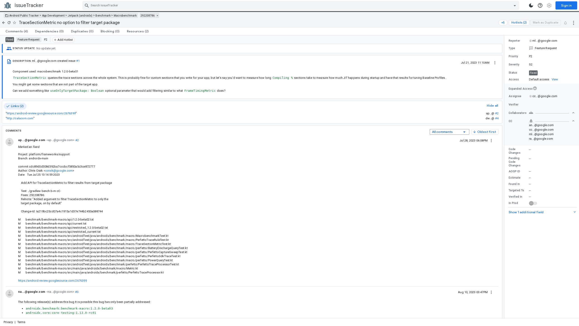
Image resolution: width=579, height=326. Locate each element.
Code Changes (514, 151)
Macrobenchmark (125, 15)
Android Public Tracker (24, 15)
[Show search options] (514, 5)
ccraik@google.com (59, 170)
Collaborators (518, 113)
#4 (496, 118)
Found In (514, 184)
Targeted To (516, 190)
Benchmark (103, 15)
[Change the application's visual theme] (531, 5)
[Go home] (3, 22)
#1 (78, 60)
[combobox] (301, 5)
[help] (540, 5)
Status (513, 72)
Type (512, 48)
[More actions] (573, 22)
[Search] (87, 5)
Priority (513, 56)
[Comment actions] (491, 140)
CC (511, 121)
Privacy (8, 322)
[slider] (505, 176)
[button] (542, 48)
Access (514, 79)
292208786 (147, 15)
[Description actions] (494, 62)
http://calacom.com (20, 118)
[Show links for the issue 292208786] (157, 15)
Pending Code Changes (514, 162)
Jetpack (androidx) (80, 15)
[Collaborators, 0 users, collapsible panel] (552, 113)
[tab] (16, 31)
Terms (21, 322)
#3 (76, 291)
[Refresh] (9, 22)
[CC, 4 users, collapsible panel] (552, 121)
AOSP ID (514, 171)
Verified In (515, 196)
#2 (496, 113)
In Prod (513, 203)
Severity (514, 64)
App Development (53, 15)
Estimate (514, 177)
